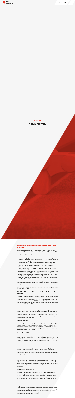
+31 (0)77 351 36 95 (62, 2)
